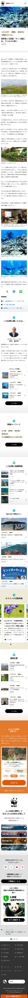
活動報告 (13, 32)
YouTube (17, 867)
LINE (21, 291)
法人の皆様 (6, 952)
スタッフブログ (5, 32)
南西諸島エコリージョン (7, 35)
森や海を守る (21, 32)
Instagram (22, 867)
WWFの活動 (20, 945)
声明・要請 (19, 966)
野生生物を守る (14, 841)
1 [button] (10, 644)
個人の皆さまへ (20, 949)
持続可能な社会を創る (14, 835)
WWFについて (6, 945)
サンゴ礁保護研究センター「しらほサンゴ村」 (14, 301)
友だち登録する (14, 920)
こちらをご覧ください (16, 992)
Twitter (7, 291)
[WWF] (1, 929)
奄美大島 (10, 430)
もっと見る (14, 403)
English (4, 974)
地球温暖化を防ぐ (14, 828)
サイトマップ (19, 970)
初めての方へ (6, 949)
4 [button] (17, 644)
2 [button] (12, 644)
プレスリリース (6, 966)
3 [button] (15, 644)
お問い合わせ (6, 960)
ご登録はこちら (14, 881)
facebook (14, 291)
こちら (22, 790)
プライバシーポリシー (7, 970)
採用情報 (5, 956)
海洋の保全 (17, 430)
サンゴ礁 (4, 430)
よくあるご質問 (20, 956)
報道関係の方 (20, 952)
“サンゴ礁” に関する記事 (9, 304)
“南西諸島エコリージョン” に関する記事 (12, 308)
